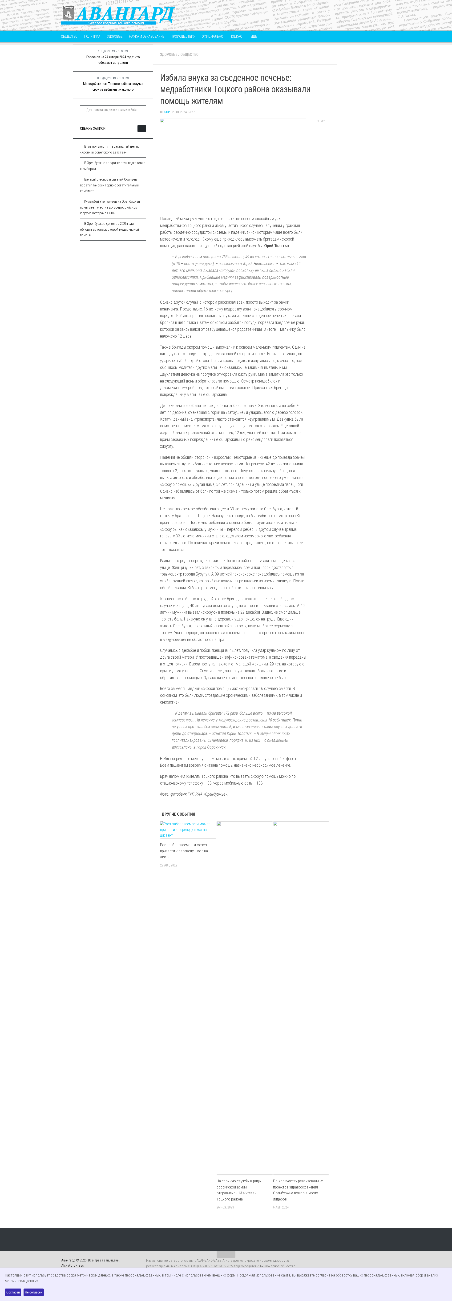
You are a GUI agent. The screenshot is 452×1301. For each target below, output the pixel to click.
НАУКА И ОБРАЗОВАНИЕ (146, 36)
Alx (63, 1265)
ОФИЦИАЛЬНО (212, 36)
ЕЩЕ (253, 36)
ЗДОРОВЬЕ (114, 36)
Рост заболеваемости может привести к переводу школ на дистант (184, 850)
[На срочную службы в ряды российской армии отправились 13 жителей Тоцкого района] (245, 997)
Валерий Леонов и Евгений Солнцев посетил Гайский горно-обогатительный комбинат (109, 185)
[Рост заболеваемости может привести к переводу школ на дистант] (188, 829)
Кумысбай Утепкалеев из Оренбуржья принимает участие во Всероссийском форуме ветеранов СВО (110, 207)
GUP (167, 112)
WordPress (76, 1265)
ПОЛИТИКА (92, 36)
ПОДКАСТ (237, 36)
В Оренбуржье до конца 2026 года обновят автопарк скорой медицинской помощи (109, 229)
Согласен (13, 1292)
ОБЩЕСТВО (69, 36)
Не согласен (33, 1292)
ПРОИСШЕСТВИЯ (183, 36)
